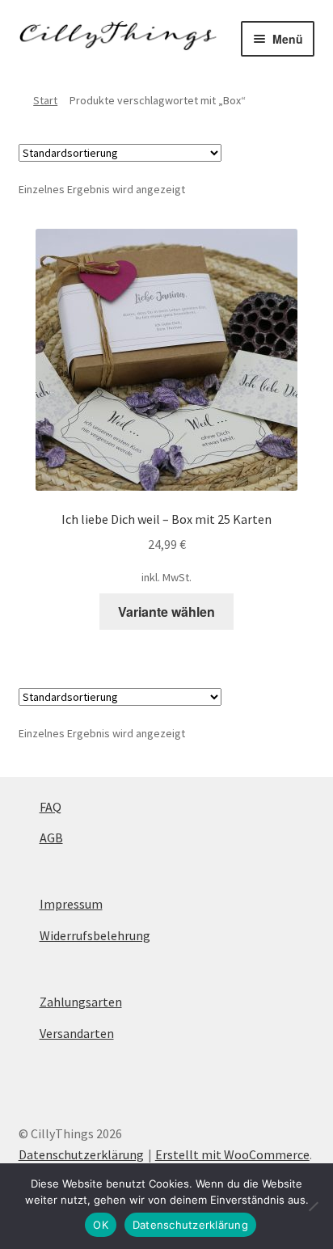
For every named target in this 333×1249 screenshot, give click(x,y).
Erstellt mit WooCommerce (232, 1154)
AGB (51, 837)
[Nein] (313, 1206)
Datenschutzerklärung (81, 1154)
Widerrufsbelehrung (95, 935)
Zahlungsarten (81, 1002)
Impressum (71, 904)
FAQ (50, 807)
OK (100, 1224)
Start (45, 100)
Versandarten (77, 1033)
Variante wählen (166, 611)
